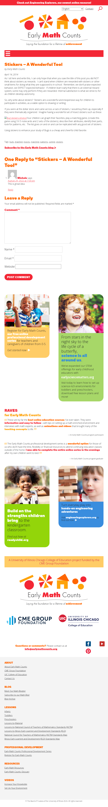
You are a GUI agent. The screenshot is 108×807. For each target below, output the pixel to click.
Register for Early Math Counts (18, 755)
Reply (10, 189)
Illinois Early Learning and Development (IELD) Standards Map (32, 739)
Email (9, 258)
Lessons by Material (13, 723)
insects (27, 142)
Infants (7, 711)
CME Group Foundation (15, 670)
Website (9, 266)
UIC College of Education (15, 674)
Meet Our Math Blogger (15, 691)
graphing (19, 142)
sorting (52, 142)
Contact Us (9, 678)
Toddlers (8, 715)
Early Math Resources (14, 767)
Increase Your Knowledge (15, 784)
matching (35, 142)
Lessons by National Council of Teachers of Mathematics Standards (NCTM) (38, 727)
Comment (12, 210)
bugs (12, 142)
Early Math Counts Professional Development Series (27, 751)
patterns (44, 142)
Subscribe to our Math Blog (16, 695)
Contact (89, 8)
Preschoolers (10, 719)
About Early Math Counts (15, 666)
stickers (59, 142)
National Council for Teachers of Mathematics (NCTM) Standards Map (35, 735)
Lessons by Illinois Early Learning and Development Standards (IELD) (35, 731)
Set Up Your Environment (15, 788)
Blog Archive (9, 699)
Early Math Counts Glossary (16, 771)
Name (9, 249)
